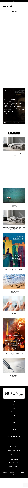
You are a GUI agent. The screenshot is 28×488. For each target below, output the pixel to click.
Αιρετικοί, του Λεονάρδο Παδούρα (14, 107)
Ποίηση (16, 206)
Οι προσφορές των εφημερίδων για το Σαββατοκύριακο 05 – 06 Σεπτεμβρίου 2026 (14, 154)
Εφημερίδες (16, 229)
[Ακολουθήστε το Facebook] (9, 133)
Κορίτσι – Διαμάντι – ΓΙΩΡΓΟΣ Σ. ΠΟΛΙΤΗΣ (14, 269)
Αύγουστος (14, 205)
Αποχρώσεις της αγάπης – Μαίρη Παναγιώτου (14, 353)
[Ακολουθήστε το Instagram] (18, 133)
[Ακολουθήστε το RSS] (19, 437)
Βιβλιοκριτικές (7, 90)
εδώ (14, 474)
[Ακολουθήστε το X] (11, 437)
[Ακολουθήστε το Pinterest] (15, 133)
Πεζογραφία (16, 314)
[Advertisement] (14, 35)
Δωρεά (14, 408)
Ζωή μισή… (14, 313)
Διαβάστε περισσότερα (9, 114)
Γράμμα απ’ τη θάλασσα (14, 291)
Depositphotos (17, 463)
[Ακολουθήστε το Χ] (12, 133)
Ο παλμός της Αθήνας (14, 375)
